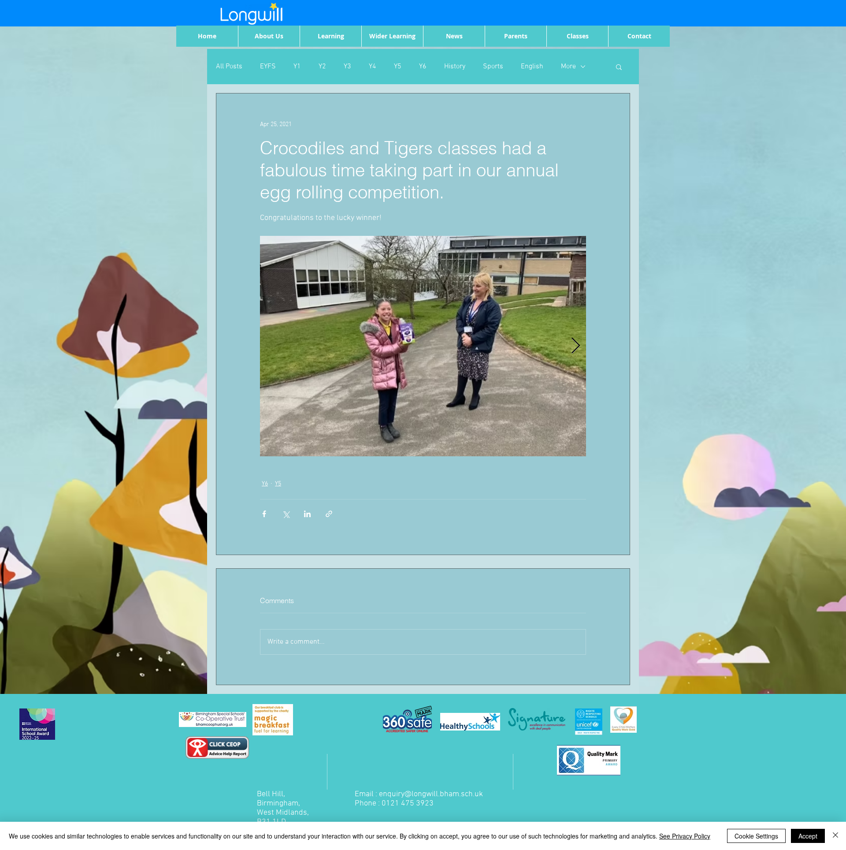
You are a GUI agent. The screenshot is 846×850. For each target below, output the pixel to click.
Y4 (372, 66)
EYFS (268, 66)
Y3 (347, 66)
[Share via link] (329, 514)
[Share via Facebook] (264, 514)
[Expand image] (423, 346)
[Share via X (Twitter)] (286, 514)
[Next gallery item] (576, 346)
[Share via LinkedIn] (307, 514)
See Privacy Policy (684, 835)
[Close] (835, 836)
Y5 (397, 66)
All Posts (229, 66)
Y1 (297, 66)
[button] (619, 66)
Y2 (322, 66)
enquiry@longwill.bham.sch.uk (431, 794)
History (454, 66)
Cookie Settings (756, 835)
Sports (493, 66)
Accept (807, 835)
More (568, 66)
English (532, 66)
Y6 (423, 66)
